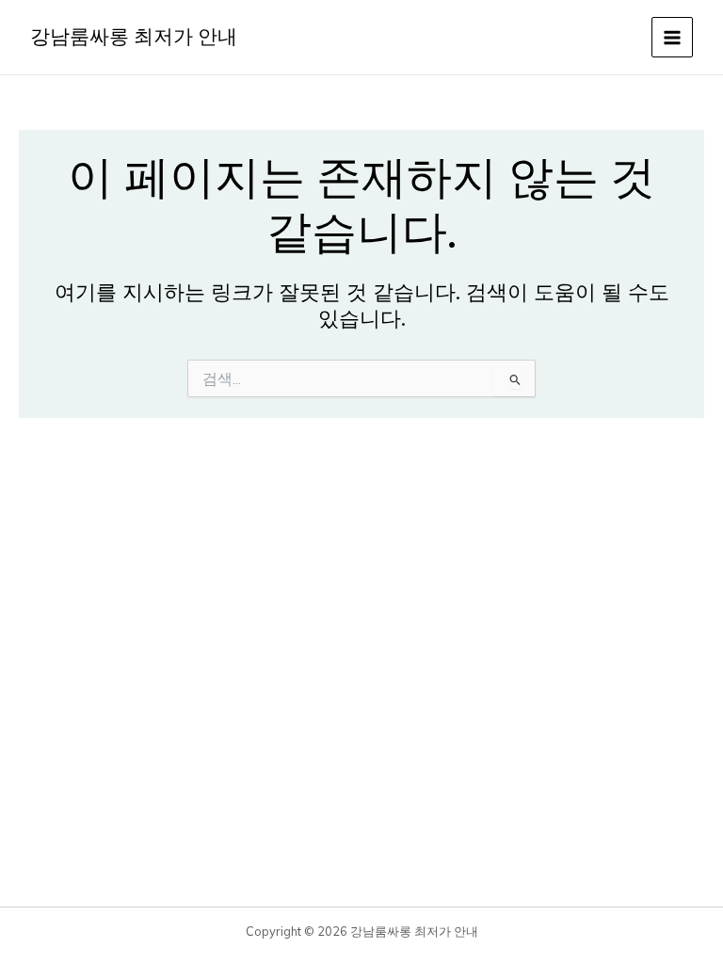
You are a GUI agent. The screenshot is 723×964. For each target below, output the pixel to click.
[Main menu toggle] (672, 37)
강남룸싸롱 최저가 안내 (133, 37)
